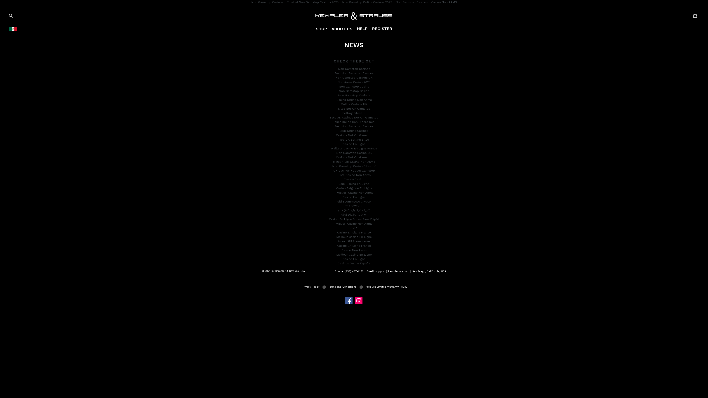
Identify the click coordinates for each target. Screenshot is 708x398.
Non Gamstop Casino (354, 86)
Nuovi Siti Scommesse (354, 241)
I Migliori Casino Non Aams (354, 192)
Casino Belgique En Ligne (354, 188)
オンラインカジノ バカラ (354, 210)
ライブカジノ (354, 206)
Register (382, 28)
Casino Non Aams (354, 250)
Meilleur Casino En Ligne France (354, 148)
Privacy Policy (310, 286)
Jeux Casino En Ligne (354, 184)
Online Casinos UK (354, 104)
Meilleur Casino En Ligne (354, 237)
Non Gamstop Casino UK (354, 153)
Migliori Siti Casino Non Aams (354, 161)
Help (362, 28)
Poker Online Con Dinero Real (354, 122)
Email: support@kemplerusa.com (388, 271)
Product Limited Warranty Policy (386, 286)
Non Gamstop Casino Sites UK (354, 166)
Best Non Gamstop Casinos (354, 73)
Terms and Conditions (342, 286)
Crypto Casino (354, 179)
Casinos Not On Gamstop (354, 135)
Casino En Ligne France (354, 232)
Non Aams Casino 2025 (354, 82)
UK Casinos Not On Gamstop (354, 170)
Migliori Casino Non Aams (354, 223)
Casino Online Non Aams (354, 100)
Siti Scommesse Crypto (354, 201)
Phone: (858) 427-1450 (349, 271)
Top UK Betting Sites (354, 139)
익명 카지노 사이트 (354, 215)
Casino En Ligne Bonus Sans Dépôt (354, 219)
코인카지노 (354, 228)
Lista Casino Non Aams (354, 175)
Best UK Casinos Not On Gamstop (354, 117)
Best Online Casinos (354, 130)
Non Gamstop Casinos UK (354, 77)
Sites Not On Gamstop (354, 108)
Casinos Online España (354, 263)
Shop (321, 29)
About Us (342, 29)
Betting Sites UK (354, 113)
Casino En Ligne (354, 144)
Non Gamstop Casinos (354, 69)
